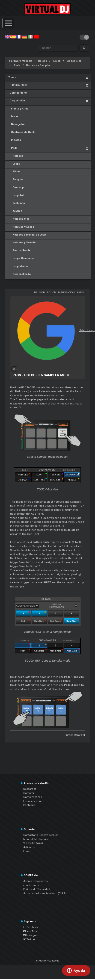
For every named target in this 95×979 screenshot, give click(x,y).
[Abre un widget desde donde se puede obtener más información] (76, 971)
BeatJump (16, 203)
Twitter (30, 939)
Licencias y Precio (34, 801)
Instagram (32, 935)
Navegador (16, 124)
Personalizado (19, 274)
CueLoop (16, 187)
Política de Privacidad (36, 889)
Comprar (28, 793)
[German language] (24, 36)
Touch (57, 60)
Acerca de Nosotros (35, 881)
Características (32, 797)
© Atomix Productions (47, 960)
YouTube (31, 931)
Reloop (42, 60)
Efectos (14, 140)
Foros (26, 851)
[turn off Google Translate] (14, 369)
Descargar (29, 788)
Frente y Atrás (18, 108)
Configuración (17, 92)
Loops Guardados (21, 258)
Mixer (13, 116)
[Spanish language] (12, 36)
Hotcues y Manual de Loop (27, 234)
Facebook (31, 927)
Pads (17, 65)
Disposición (74, 60)
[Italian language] (30, 36)
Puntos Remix (19, 250)
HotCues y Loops (21, 226)
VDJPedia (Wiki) (33, 843)
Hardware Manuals (20, 60)
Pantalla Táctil (17, 84)
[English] (7, 36)
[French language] (18, 36)
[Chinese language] (36, 36)
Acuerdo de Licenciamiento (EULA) (45, 893)
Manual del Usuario (35, 839)
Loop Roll (16, 195)
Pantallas (29, 805)
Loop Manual (18, 266)
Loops (14, 163)
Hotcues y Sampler (38, 65)
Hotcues (15, 155)
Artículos (29, 847)
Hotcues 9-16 (18, 218)
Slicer (14, 171)
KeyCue (15, 210)
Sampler (15, 179)
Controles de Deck (21, 132)
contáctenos (31, 885)
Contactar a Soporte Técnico (40, 835)
